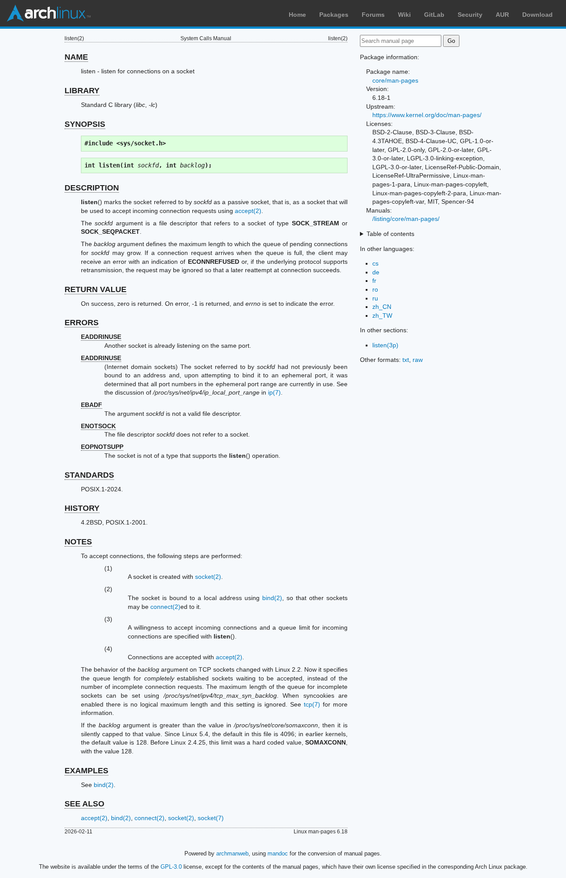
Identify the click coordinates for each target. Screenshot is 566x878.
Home (297, 14)
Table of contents (390, 233)
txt (405, 359)
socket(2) (208, 576)
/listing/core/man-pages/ (406, 218)
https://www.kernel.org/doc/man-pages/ (427, 114)
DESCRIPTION (92, 187)
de (375, 272)
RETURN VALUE (95, 289)
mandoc (278, 853)
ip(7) (274, 392)
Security (470, 14)
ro (375, 289)
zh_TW (382, 315)
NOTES (78, 541)
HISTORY (82, 508)
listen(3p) (385, 345)
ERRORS (82, 322)
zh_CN (381, 306)
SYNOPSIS (85, 124)
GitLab (434, 14)
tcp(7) (312, 704)
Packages (333, 14)
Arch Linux (49, 13)
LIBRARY (82, 90)
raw (418, 359)
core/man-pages (395, 80)
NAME (76, 57)
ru (375, 298)
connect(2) (165, 606)
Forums (373, 14)
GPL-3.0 (171, 866)
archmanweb (232, 853)
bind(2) (272, 597)
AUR (502, 14)
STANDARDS (89, 475)
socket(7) (211, 817)
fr (374, 280)
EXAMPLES (86, 770)
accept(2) (248, 210)
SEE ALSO (84, 803)
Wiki (404, 14)
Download (537, 14)
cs (375, 263)
